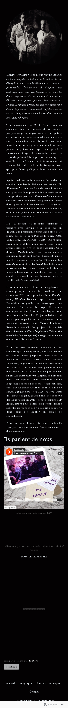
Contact (34, 691)
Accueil (10, 683)
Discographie (25, 683)
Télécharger (11, 666)
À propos (54, 683)
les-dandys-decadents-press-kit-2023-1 (21, 660)
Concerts (41, 683)
